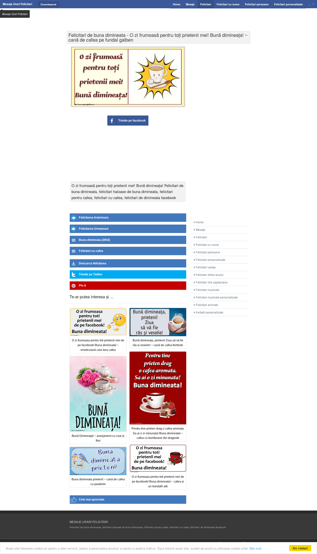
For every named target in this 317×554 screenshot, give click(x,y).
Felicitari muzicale (207, 290)
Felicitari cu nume (207, 245)
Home (199, 222)
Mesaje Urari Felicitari (17, 4)
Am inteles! (300, 548)
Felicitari (201, 237)
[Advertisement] (158, 17)
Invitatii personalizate (209, 312)
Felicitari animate (206, 305)
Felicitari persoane (207, 252)
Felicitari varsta (205, 267)
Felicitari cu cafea (91, 250)
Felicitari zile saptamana (211, 282)
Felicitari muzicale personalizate (216, 297)
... (309, 4)
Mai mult (255, 548)
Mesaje (200, 230)
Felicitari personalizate (210, 260)
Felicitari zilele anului (209, 275)
